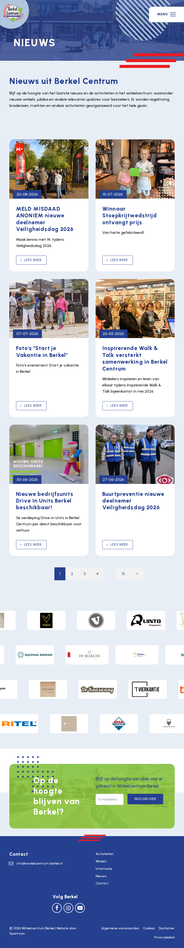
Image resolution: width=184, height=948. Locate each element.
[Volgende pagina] (137, 573)
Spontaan (17, 934)
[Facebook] (56, 908)
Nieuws (101, 876)
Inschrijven (145, 799)
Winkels (101, 861)
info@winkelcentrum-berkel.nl (40, 863)
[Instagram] (68, 908)
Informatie (104, 869)
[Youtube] (79, 908)
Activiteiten (105, 854)
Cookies (149, 928)
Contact (102, 883)
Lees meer (32, 260)
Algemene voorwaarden (120, 928)
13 (123, 573)
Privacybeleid (164, 937)
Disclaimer (167, 928)
